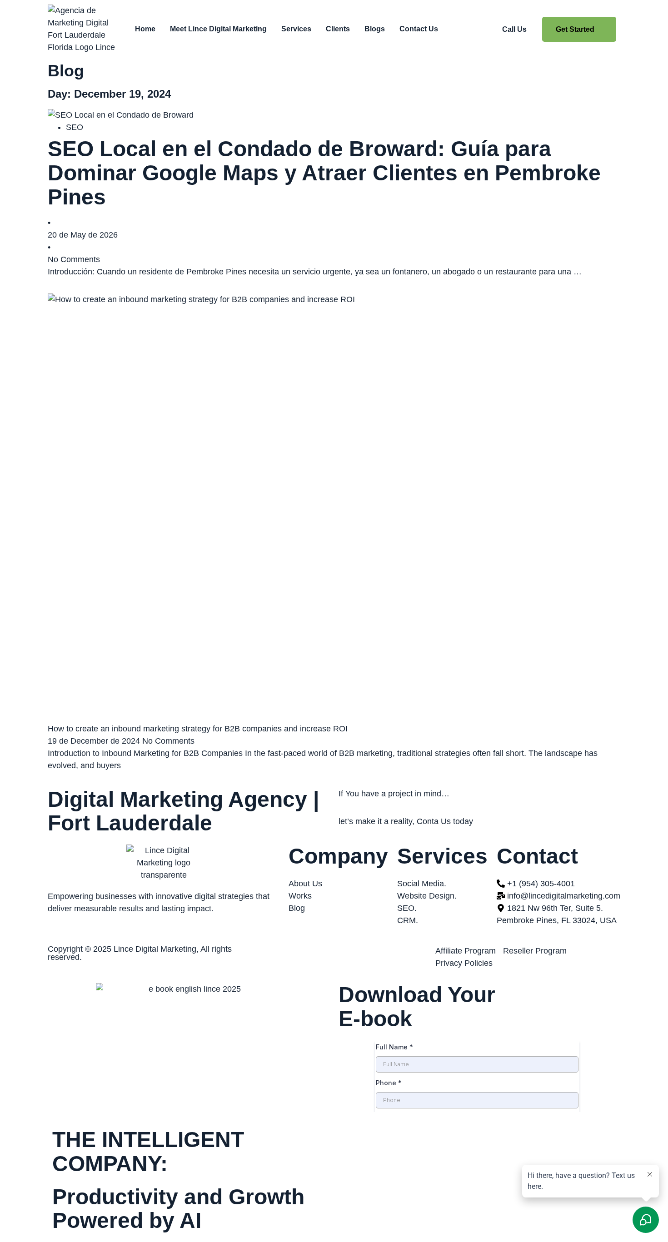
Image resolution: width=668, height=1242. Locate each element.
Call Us (514, 29)
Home (145, 29)
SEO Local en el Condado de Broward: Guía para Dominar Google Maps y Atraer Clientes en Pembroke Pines (324, 173)
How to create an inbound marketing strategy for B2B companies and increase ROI (198, 728)
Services (296, 29)
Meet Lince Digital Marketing (218, 29)
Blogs (374, 29)
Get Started (575, 29)
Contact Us (418, 29)
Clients (338, 29)
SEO (74, 127)
